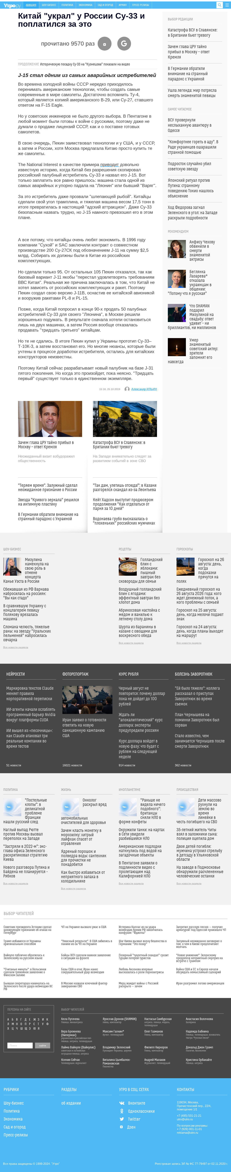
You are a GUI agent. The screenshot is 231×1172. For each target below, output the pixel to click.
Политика (67, 5)
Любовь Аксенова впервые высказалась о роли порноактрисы (141, 971)
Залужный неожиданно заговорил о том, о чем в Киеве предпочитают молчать (199, 944)
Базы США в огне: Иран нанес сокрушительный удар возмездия (82, 971)
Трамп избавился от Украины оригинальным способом (22, 943)
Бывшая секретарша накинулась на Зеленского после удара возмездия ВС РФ (28, 986)
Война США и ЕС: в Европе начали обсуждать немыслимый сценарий (198, 971)
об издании (71, 1103)
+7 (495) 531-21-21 (189, 1115)
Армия (123, 5)
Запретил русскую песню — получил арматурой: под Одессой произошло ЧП (201, 928)
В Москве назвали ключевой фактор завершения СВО (84, 985)
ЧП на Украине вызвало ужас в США (83, 927)
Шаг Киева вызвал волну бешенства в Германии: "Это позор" (143, 943)
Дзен (131, 1127)
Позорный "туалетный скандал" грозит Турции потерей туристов (144, 957)
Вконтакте (136, 1103)
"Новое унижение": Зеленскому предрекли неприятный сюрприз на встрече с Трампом (199, 958)
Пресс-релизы (140, 5)
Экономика (85, 5)
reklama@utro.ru (187, 1132)
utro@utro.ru (185, 1119)
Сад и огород (105, 5)
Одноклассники (141, 1111)
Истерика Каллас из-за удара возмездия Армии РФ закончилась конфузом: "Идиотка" (141, 930)
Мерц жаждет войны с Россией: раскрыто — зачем (139, 985)
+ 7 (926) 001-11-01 (189, 1129)
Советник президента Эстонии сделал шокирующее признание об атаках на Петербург (28, 930)
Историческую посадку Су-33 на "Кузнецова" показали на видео (85, 64)
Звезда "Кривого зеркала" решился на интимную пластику (48, 502)
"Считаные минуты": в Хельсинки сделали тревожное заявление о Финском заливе (25, 972)
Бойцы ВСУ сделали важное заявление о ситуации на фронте (86, 957)
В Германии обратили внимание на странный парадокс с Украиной (48, 516)
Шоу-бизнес (49, 5)
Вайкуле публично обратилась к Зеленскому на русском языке (24, 957)
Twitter (134, 1119)
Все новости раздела (15, 647)
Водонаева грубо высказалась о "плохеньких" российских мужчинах (124, 521)
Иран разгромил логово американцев (200, 983)
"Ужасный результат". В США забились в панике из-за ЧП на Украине (86, 943)
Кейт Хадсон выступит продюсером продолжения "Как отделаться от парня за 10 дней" (123, 504)
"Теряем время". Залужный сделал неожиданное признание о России (47, 487)
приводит (109, 164)
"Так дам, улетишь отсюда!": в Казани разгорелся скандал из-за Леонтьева (124, 487)
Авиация (31, 5)
